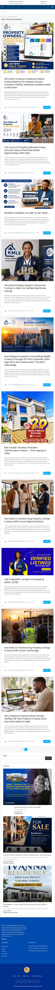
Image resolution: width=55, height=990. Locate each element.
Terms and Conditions (36, 976)
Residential (4, 956)
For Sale (3, 951)
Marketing (26, 232)
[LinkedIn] (29, 981)
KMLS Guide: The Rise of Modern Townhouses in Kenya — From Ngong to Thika (25, 450)
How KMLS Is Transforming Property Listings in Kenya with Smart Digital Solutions (27, 520)
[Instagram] (25, 981)
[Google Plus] (34, 981)
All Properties (5, 946)
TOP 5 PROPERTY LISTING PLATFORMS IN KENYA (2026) (24, 581)
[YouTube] (38, 981)
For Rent (4, 949)
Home (4, 16)
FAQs (19, 976)
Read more (4, 939)
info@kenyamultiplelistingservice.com (16, 3)
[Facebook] (17, 981)
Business (26, 107)
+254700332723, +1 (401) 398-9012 (16, 1)
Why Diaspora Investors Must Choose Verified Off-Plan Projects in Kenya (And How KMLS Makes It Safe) (25, 718)
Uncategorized (28, 384)
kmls (11, 107)
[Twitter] (21, 981)
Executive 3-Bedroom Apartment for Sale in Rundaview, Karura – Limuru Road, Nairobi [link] (27, 855)
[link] (27, 787)
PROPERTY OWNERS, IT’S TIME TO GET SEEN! (25, 213)
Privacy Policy (26, 976)
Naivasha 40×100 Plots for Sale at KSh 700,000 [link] (28, 807)
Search (5, 755)
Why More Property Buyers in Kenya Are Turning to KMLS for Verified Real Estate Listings (25, 288)
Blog (14, 976)
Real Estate (32, 107)
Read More (47, 107)
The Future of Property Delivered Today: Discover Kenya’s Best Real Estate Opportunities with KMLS (25, 150)
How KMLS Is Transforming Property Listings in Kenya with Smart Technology (27, 649)
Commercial (4, 953)
